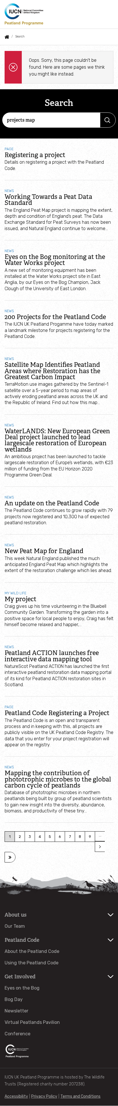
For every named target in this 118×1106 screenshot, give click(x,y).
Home (7, 37)
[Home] (24, 14)
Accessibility (16, 1096)
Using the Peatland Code (31, 962)
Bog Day (14, 999)
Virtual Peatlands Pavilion (32, 1022)
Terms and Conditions (80, 1096)
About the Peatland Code (32, 951)
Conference (17, 1033)
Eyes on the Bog (22, 988)
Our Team (15, 926)
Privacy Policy (44, 1096)
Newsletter (16, 1011)
